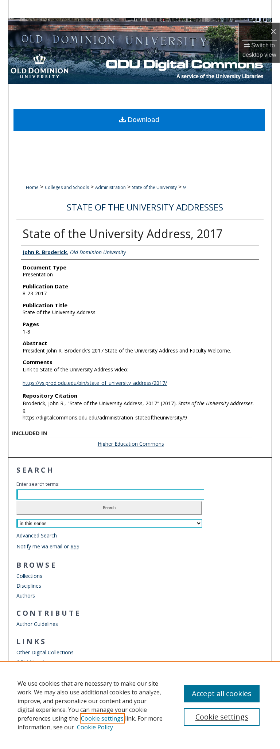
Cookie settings (102, 718)
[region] (140, 705)
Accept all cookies (222, 693)
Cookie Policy (95, 727)
